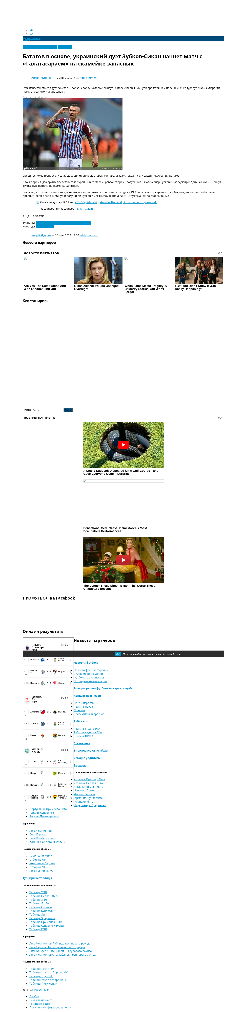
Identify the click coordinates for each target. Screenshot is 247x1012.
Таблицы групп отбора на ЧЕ (48, 980)
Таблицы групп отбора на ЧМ (48, 972)
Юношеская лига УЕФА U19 (47, 842)
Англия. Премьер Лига (88, 787)
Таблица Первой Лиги (43, 896)
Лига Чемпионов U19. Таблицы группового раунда (62, 954)
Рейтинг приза (83, 706)
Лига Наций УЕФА (41, 871)
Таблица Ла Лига (40, 903)
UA (31, 34)
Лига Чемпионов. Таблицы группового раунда (59, 943)
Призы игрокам (84, 703)
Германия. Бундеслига (88, 798)
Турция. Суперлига (41, 813)
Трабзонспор (45, 226)
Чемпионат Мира (40, 856)
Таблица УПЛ (38, 892)
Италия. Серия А (84, 794)
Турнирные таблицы (37, 878)
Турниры (80, 765)
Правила (79, 710)
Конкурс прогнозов (87, 696)
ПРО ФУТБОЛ (41, 990)
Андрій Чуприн (41, 78)
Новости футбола (86, 663)
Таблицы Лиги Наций (43, 983)
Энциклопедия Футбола (91, 750)
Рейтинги (81, 721)
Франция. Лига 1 (84, 801)
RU (31, 30)
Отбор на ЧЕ (37, 867)
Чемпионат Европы (42, 863)
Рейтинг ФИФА (83, 736)
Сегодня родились (87, 758)
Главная (34, 38)
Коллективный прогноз (89, 714)
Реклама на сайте (40, 1000)
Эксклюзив (65, 47)
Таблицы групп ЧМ (41, 969)
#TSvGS (79, 202)
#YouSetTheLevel (111, 202)
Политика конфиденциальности (50, 1007)
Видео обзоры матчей (88, 674)
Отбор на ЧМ (37, 859)
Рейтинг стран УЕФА (87, 729)
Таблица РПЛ (38, 929)
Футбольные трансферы (89, 677)
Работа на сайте (39, 1004)
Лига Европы (37, 834)
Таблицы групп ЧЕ (41, 976)
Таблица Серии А (40, 907)
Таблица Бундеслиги (42, 911)
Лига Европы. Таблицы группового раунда (57, 947)
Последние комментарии (90, 681)
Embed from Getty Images (34, 97)
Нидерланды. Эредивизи (90, 805)
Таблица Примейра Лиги (45, 922)
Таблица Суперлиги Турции (47, 925)
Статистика (82, 743)
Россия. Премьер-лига (44, 816)
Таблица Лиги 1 (39, 914)
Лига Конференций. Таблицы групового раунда (60, 951)
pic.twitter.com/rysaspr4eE (139, 202)
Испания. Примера (86, 790)
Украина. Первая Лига (88, 783)
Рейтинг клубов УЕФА (88, 732)
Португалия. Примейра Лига (48, 809)
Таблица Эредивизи (42, 918)
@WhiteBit (90, 202)
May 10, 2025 (85, 208)
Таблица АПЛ (38, 900)
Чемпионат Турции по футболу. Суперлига (63, 223)
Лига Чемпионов (40, 831)
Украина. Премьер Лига (89, 779)
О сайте (34, 996)
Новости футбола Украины (40, 47)
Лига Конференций (42, 838)
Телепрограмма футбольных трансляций (103, 688)
